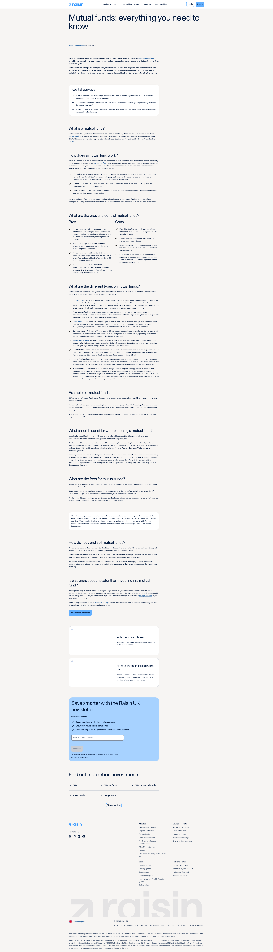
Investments (80, 46)
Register (200, 4)
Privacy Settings (196, 925)
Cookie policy (132, 925)
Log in (190, 4)
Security (143, 925)
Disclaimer (171, 925)
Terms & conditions (156, 925)
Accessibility (182, 925)
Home (71, 46)
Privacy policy (119, 925)
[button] (110, 4)
